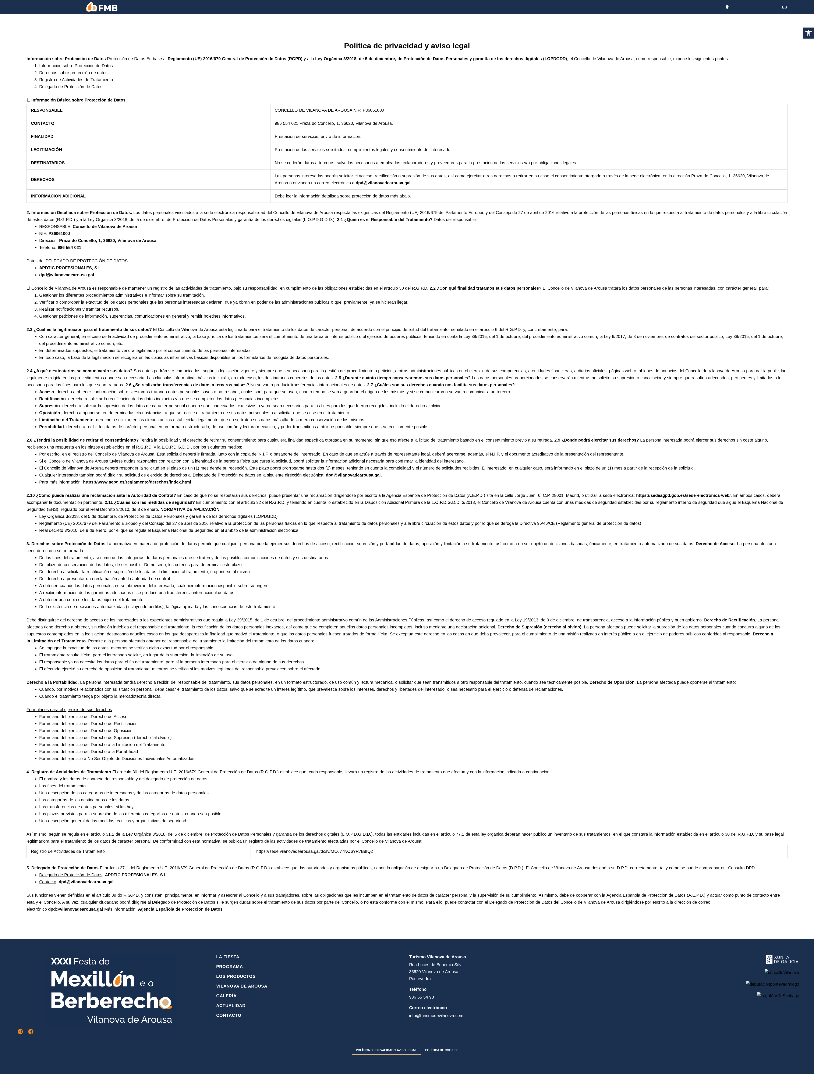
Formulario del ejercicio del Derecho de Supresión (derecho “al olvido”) (105, 737)
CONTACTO (228, 1015)
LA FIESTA (227, 957)
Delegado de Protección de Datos (70, 86)
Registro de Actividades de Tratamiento (76, 79)
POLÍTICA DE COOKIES (441, 1050)
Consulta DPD (741, 868)
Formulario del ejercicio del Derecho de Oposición (85, 730)
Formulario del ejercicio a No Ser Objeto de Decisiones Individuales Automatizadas (116, 758)
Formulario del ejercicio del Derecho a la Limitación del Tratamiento (102, 744)
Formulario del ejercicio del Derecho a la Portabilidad (88, 751)
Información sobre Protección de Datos (76, 65)
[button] (808, 33)
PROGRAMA (229, 966)
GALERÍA (226, 995)
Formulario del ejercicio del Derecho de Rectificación (88, 723)
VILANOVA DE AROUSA (241, 986)
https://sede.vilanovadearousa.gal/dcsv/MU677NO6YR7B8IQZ (314, 851)
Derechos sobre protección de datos (73, 72)
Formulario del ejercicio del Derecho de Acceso (83, 716)
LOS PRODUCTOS (236, 976)
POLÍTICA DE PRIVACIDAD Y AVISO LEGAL (386, 1050)
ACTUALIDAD (230, 1005)
